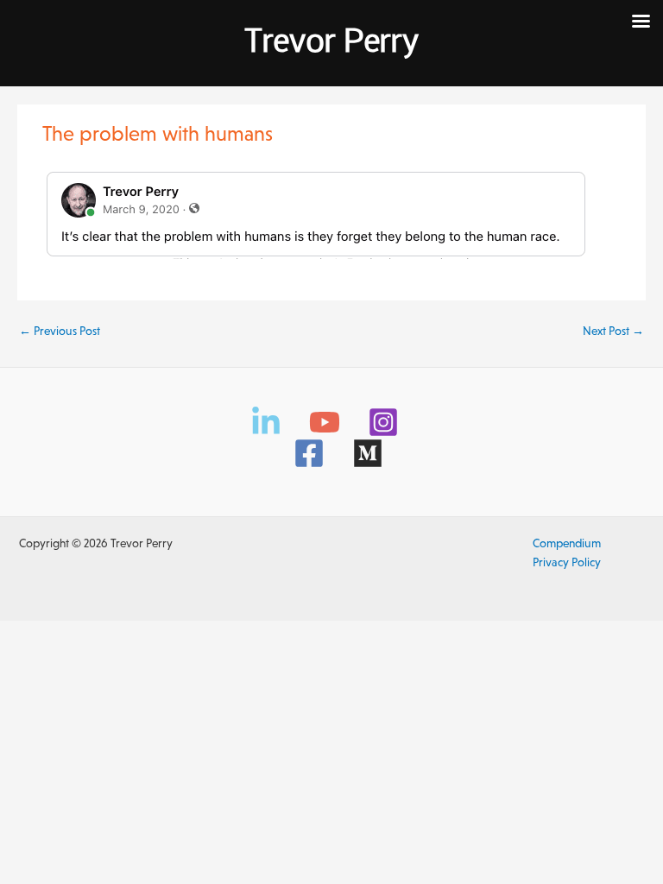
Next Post (613, 331)
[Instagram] (383, 422)
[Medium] (367, 453)
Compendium (567, 543)
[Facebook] (309, 453)
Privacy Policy (567, 562)
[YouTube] (324, 422)
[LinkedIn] (265, 422)
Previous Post (59, 331)
